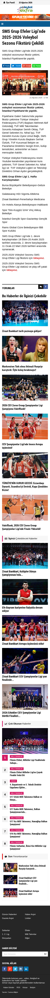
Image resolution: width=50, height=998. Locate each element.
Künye (25, 987)
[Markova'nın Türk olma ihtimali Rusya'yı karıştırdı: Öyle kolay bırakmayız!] (25, 348)
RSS (18, 987)
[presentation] (40, 287)
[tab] (40, 287)
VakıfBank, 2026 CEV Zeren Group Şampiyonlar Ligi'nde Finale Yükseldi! (21, 527)
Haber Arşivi (30, 914)
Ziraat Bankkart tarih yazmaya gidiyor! (22, 331)
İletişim (32, 987)
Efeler (27, 930)
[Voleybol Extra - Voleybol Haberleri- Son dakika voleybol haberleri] (25, 9)
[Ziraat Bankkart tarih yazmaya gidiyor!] (25, 313)
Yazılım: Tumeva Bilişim (10, 992)
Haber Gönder (8, 987)
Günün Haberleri (9, 914)
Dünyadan (6, 938)
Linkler (28, 918)
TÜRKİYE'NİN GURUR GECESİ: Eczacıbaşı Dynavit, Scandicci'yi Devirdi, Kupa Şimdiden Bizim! (25, 486)
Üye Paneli (10, 2)
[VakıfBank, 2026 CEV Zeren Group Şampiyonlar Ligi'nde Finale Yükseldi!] (25, 507)
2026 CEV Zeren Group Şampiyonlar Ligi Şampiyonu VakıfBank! (22, 407)
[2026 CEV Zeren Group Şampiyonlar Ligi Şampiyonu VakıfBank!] (25, 387)
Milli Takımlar (30, 934)
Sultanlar (6, 930)
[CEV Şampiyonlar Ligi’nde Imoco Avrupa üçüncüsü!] (25, 426)
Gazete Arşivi (8, 918)
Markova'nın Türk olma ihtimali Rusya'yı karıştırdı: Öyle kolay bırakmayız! (22, 368)
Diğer (27, 938)
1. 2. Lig (5, 934)
